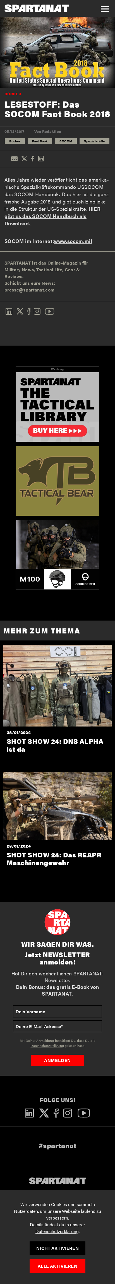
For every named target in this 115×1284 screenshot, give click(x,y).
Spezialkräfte (94, 141)
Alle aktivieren (57, 1266)
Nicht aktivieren (57, 1248)
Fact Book (40, 141)
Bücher (12, 93)
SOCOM (65, 141)
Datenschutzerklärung (57, 1231)
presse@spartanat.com (29, 289)
